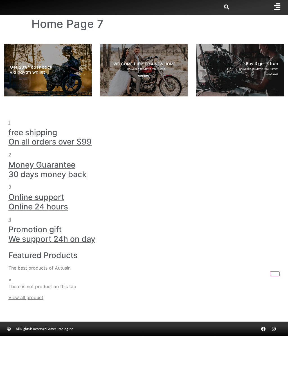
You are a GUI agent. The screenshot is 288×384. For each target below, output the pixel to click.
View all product (25, 297)
